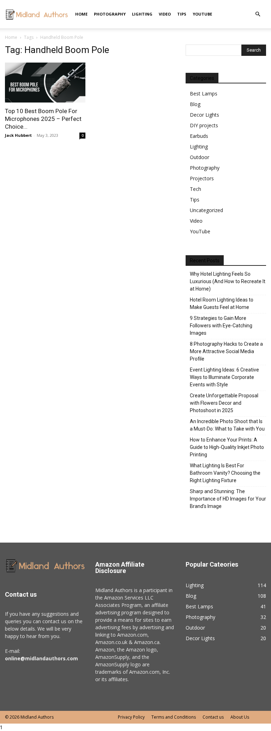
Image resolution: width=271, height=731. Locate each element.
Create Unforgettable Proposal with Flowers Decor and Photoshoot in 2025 (224, 403)
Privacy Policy (131, 717)
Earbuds (199, 136)
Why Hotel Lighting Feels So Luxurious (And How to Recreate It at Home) (227, 281)
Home (81, 14)
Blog (195, 104)
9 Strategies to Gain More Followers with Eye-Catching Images (221, 325)
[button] (257, 14)
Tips (181, 14)
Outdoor (199, 157)
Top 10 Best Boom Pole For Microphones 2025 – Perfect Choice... (43, 118)
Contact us (213, 717)
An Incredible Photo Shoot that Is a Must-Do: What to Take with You (227, 425)
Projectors (202, 178)
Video (165, 14)
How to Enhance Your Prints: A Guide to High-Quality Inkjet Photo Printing (227, 447)
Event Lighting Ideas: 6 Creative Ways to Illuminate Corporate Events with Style (224, 377)
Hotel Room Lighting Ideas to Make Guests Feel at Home (221, 303)
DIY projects (204, 125)
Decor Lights (204, 114)
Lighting (142, 14)
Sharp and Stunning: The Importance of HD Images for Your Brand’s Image (228, 499)
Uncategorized (206, 210)
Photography (110, 14)
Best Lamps (203, 93)
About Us (239, 717)
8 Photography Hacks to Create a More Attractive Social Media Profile (226, 351)
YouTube (202, 14)
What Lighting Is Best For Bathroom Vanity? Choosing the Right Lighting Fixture (225, 473)
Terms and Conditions (173, 717)
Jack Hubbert (18, 135)
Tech (195, 189)
